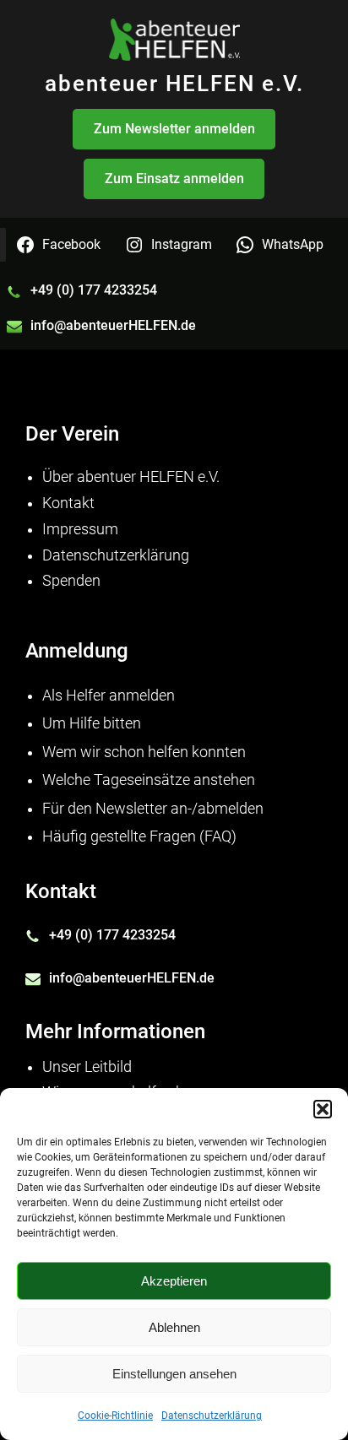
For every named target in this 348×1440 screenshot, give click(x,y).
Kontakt (68, 503)
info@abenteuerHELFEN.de (113, 325)
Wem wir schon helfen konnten (144, 752)
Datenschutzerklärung (211, 1415)
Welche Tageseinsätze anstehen (148, 779)
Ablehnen (174, 1327)
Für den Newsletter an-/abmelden (153, 808)
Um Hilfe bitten (91, 723)
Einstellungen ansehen (174, 1374)
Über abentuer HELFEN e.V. (131, 476)
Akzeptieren (174, 1281)
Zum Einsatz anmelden (174, 179)
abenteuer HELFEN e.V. (174, 83)
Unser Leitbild (87, 1066)
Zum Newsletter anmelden (174, 129)
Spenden (71, 580)
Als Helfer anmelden (108, 695)
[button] (322, 1109)
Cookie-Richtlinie (115, 1415)
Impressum (80, 529)
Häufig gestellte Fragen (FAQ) (139, 836)
